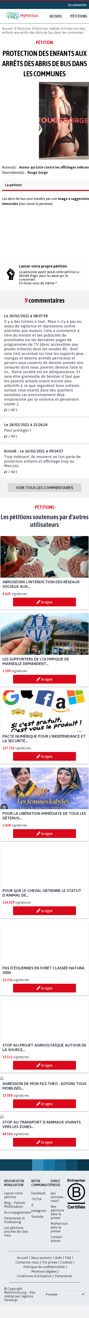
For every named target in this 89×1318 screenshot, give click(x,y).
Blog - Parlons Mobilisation (14, 1284)
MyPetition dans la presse (59, 1307)
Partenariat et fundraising (14, 1300)
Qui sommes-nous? (57, 1276)
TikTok (36, 1279)
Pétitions (24, 28)
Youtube (37, 1296)
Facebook (38, 1273)
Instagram (38, 1290)
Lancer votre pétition (13, 1275)
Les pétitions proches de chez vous (16, 1311)
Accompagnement (17, 1292)
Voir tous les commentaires (44, 490)
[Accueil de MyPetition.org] (23, 16)
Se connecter (77, 4)
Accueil (56, 16)
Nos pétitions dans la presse (57, 1292)
